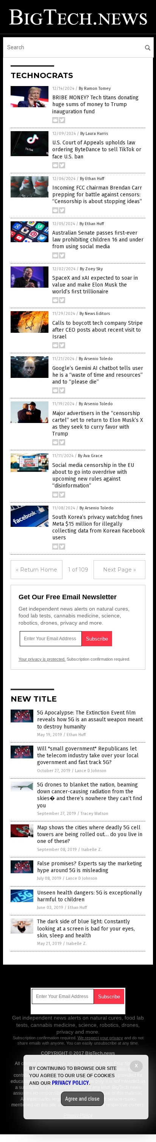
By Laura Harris (94, 133)
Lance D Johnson (90, 770)
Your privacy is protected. (42, 659)
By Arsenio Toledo (96, 358)
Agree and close (82, 1099)
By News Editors (95, 313)
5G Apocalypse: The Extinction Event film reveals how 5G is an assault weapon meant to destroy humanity (90, 720)
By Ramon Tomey (95, 88)
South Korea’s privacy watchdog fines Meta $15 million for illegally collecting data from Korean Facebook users (98, 527)
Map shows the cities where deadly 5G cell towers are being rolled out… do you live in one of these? (89, 834)
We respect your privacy (100, 1037)
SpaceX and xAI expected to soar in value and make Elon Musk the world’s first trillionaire (95, 285)
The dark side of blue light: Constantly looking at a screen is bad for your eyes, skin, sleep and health (86, 928)
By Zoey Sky (91, 268)
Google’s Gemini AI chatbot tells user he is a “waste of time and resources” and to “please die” (97, 375)
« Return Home (36, 569)
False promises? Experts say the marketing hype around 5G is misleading (89, 867)
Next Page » (119, 569)
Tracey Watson (94, 813)
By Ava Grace (90, 455)
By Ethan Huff (92, 178)
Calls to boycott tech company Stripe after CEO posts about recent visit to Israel (97, 330)
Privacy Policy (70, 1083)
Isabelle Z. (91, 849)
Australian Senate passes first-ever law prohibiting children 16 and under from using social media (98, 240)
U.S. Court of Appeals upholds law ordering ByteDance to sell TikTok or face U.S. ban (96, 149)
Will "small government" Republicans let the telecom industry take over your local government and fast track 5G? (88, 756)
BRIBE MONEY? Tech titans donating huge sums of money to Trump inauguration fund (95, 104)
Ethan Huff (76, 734)
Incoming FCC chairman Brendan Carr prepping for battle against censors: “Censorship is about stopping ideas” (97, 195)
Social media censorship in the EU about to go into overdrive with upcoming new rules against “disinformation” (93, 475)
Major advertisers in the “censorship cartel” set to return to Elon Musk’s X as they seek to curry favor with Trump (97, 423)
